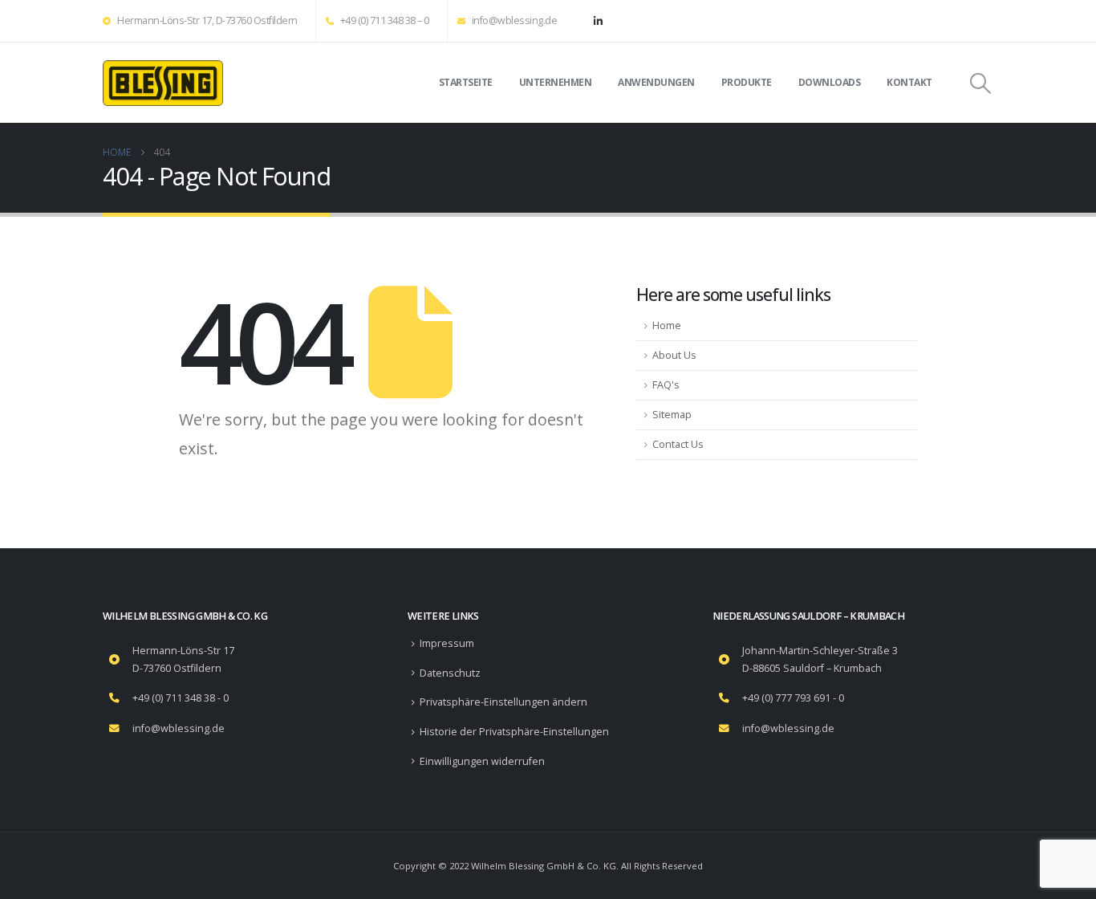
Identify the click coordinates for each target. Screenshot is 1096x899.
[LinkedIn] (598, 21)
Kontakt (909, 82)
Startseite (466, 82)
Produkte (746, 82)
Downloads (829, 82)
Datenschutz (450, 673)
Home (666, 325)
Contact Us (678, 444)
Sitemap (672, 414)
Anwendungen (656, 82)
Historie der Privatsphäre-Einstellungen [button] (514, 731)
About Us (674, 355)
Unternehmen (555, 82)
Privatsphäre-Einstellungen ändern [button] (503, 702)
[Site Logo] (163, 83)
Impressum (447, 643)
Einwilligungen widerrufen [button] (482, 761)
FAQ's (666, 385)
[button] (980, 83)
